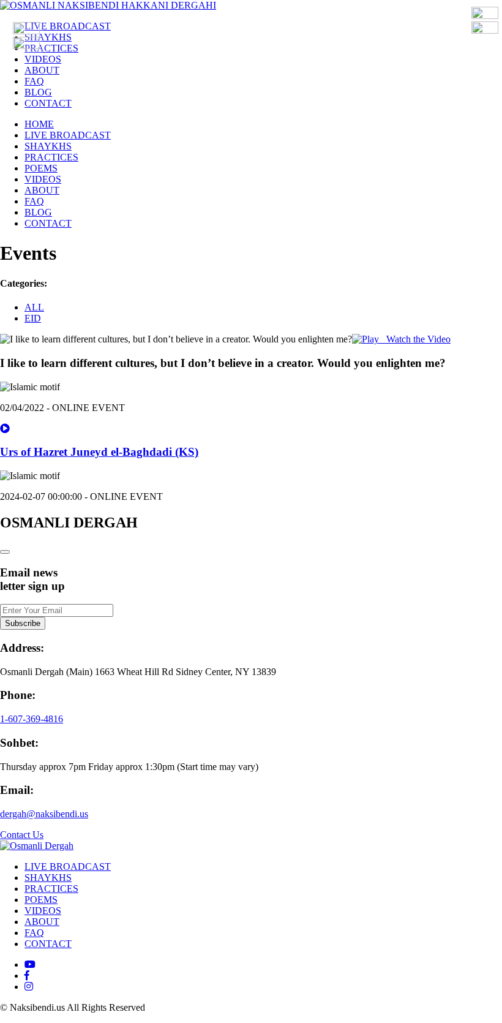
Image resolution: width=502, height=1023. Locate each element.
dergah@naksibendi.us (44, 814)
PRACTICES (51, 48)
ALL (34, 307)
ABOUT (41, 70)
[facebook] (26, 975)
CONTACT (48, 103)
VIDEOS (42, 59)
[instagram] (28, 986)
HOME (39, 124)
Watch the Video (415, 339)
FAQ (34, 81)
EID (32, 318)
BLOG (38, 92)
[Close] (5, 552)
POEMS (41, 168)
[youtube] (30, 964)
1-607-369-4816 (31, 719)
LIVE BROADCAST (67, 26)
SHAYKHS (48, 37)
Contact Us (21, 834)
